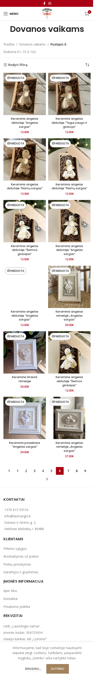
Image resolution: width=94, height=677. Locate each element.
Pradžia (8, 44)
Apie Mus (10, 591)
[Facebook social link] (44, 3)
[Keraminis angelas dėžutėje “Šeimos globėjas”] (24, 221)
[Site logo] (47, 13)
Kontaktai (10, 598)
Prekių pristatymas (17, 564)
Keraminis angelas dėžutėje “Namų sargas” (25, 186)
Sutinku (57, 669)
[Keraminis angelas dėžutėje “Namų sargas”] (24, 159)
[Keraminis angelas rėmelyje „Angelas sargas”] (69, 287)
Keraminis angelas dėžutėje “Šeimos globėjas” (24, 250)
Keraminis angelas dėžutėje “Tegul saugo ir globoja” (69, 123)
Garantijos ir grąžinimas (20, 572)
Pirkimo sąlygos (15, 548)
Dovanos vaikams (32, 44)
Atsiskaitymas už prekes (21, 556)
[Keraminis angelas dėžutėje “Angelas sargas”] (24, 94)
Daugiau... (33, 669)
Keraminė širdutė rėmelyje (24, 379)
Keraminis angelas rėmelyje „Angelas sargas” (69, 315)
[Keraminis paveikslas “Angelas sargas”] (24, 418)
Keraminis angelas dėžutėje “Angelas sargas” (24, 123)
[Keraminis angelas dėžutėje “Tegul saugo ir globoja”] (69, 94)
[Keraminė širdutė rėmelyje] (24, 352)
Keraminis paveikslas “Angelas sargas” (24, 445)
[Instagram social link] (49, 3)
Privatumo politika (16, 606)
